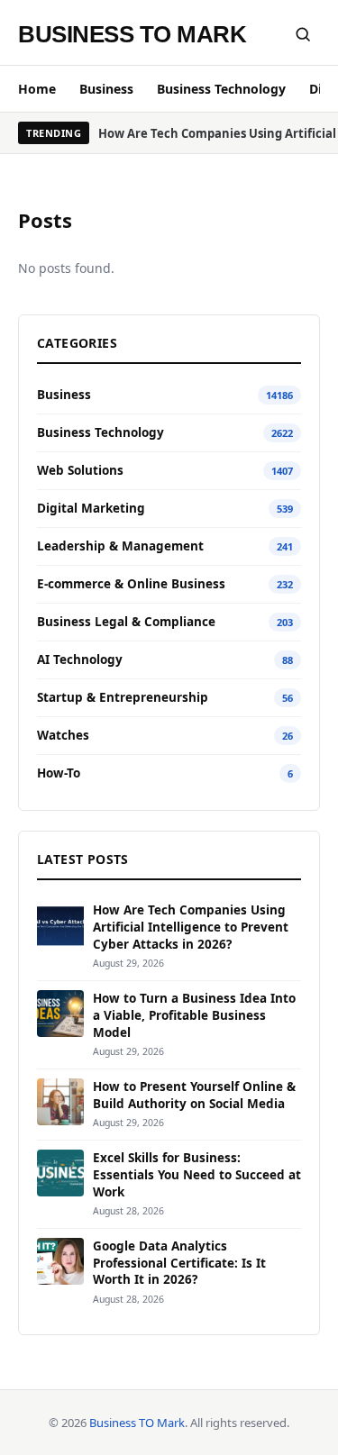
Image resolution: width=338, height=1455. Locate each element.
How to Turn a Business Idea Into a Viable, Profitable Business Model (194, 1015)
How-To (58, 773)
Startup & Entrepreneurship (122, 697)
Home (37, 88)
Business (106, 88)
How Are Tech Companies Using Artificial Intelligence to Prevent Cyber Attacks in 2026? (190, 927)
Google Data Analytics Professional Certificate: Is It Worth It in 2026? (179, 1263)
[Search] (303, 34)
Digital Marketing (91, 508)
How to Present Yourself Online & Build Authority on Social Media (194, 1095)
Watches (63, 735)
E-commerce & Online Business (131, 584)
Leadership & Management (120, 546)
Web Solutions (80, 470)
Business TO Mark (132, 34)
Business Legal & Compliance (126, 622)
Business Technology (221, 88)
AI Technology (80, 659)
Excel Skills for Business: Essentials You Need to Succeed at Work (197, 1175)
